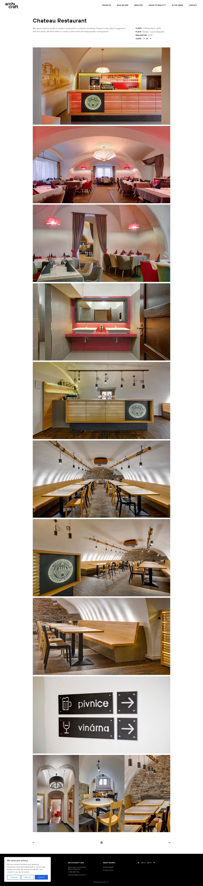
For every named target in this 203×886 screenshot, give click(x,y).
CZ (144, 863)
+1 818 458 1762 (73, 872)
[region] (27, 869)
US (150, 863)
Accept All (41, 877)
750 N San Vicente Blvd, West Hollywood (77, 868)
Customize (13, 877)
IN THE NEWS (108, 867)
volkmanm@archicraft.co (77, 875)
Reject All (28, 877)
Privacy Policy (108, 870)
